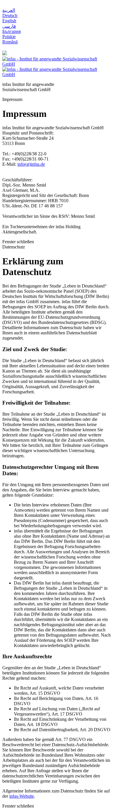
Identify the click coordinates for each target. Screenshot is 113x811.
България (11, 31)
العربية (8, 10)
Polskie (9, 36)
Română (10, 41)
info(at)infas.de (31, 164)
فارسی (9, 26)
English (9, 20)
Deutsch (9, 15)
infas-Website (21, 796)
